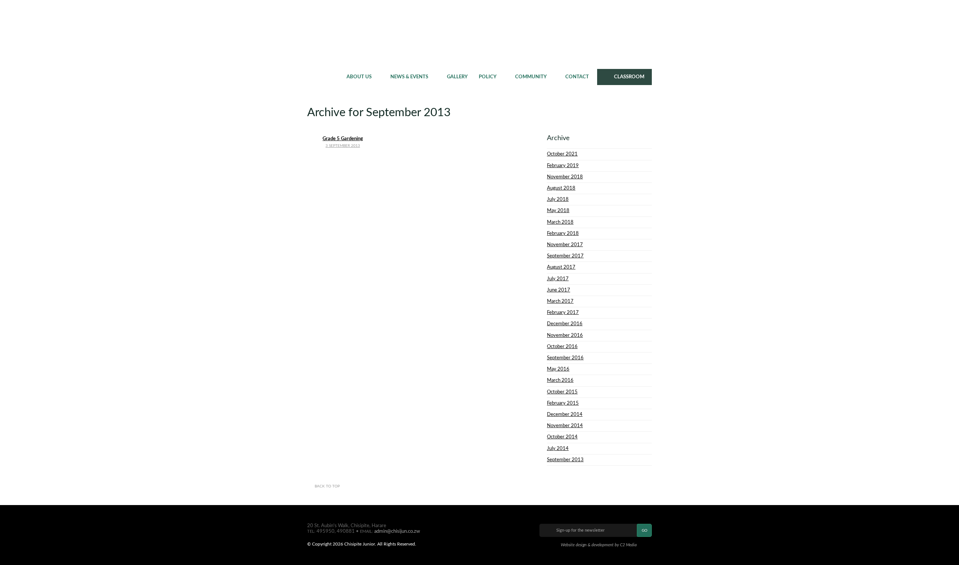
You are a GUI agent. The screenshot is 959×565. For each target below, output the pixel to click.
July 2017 (558, 279)
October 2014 (562, 437)
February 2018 (563, 233)
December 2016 (565, 323)
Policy (487, 77)
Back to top (327, 486)
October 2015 (562, 392)
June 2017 (558, 290)
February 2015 (563, 403)
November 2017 (565, 244)
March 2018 (560, 222)
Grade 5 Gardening (343, 138)
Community (531, 77)
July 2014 (558, 448)
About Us (359, 77)
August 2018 (561, 188)
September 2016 (565, 358)
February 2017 (563, 312)
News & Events (409, 77)
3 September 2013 (343, 146)
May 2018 (558, 210)
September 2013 (565, 459)
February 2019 (563, 165)
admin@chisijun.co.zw (397, 531)
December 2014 (565, 414)
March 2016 (560, 380)
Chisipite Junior (480, 33)
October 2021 (562, 154)
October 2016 (562, 346)
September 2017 (565, 256)
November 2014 (565, 425)
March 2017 (560, 301)
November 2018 (565, 177)
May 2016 (558, 369)
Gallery (457, 77)
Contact (577, 77)
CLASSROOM (629, 77)
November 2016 (565, 335)
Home (324, 76)
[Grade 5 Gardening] (342, 131)
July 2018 (558, 199)
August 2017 (561, 267)
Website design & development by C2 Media (599, 545)
